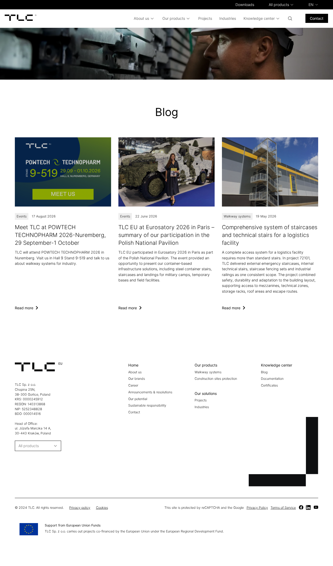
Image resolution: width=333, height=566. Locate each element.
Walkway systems (237, 216)
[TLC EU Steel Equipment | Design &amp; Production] (21, 18)
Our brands (136, 379)
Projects (205, 18)
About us (141, 18)
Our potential (137, 399)
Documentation (272, 379)
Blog (264, 372)
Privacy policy (79, 508)
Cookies (102, 508)
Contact (316, 18)
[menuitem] (313, 4)
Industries (227, 18)
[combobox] (279, 4)
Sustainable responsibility (147, 405)
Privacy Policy (257, 508)
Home (133, 365)
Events (22, 216)
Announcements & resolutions (150, 392)
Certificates (269, 385)
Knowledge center (259, 18)
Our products (173, 18)
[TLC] (63, 224)
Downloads (244, 4)
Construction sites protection (216, 379)
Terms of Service (283, 508)
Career (133, 385)
